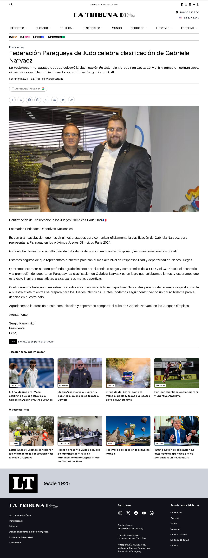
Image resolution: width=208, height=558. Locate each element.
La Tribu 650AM (178, 534)
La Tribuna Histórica (20, 515)
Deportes (18, 28)
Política (67, 28)
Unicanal (175, 528)
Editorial (189, 28)
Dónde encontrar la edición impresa (29, 531)
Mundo (117, 28)
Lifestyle (164, 28)
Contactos (15, 542)
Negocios (139, 28)
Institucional (16, 520)
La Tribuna (176, 512)
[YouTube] (143, 513)
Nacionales (93, 28)
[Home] (104, 15)
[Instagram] (120, 513)
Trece (173, 523)
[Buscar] (11, 4)
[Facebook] (136, 513)
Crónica (174, 518)
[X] (128, 513)
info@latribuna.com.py (130, 528)
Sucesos (43, 28)
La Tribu (174, 545)
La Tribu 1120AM (179, 539)
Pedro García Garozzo (52, 78)
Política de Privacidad (21, 537)
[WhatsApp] (151, 513)
